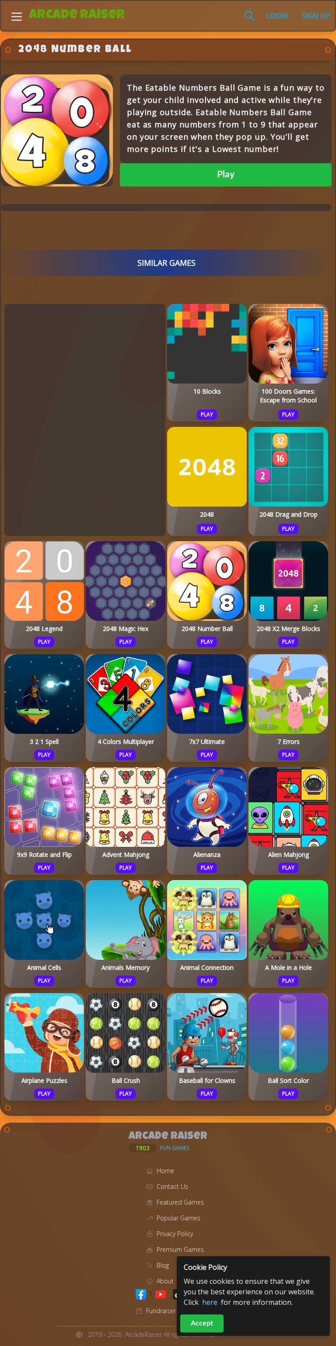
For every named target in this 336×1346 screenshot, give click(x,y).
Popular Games (178, 1218)
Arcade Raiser (77, 15)
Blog (163, 1265)
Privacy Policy (175, 1234)
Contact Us (172, 1186)
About (165, 1281)
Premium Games (180, 1249)
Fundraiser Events (171, 1311)
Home (165, 1170)
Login (277, 16)
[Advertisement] (85, 418)
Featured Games (180, 1202)
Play (225, 174)
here (209, 1302)
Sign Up (316, 16)
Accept (202, 1323)
